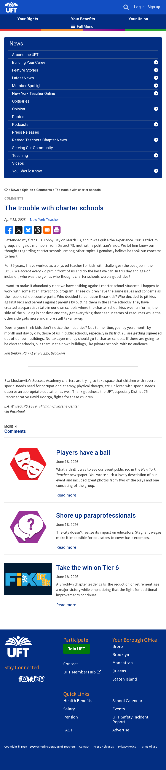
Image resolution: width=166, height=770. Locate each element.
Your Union (138, 19)
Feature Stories (25, 70)
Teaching (20, 155)
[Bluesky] (29, 682)
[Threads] (42, 681)
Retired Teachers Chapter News (39, 140)
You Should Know (27, 171)
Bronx (117, 646)
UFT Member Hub (79, 672)
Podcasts (20, 124)
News (15, 190)
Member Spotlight (27, 85)
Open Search (126, 7)
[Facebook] (20, 681)
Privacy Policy (127, 746)
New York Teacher (44, 219)
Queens (119, 670)
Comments (44, 190)
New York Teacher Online (33, 93)
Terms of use (148, 746)
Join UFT (76, 649)
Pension (70, 717)
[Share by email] (47, 230)
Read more (66, 495)
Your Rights (28, 19)
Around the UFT (25, 54)
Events (118, 708)
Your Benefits (83, 19)
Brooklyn (120, 654)
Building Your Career (29, 62)
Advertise (120, 730)
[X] (38, 681)
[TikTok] (33, 681)
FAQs (67, 730)
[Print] (57, 230)
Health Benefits (77, 700)
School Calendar (127, 700)
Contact (70, 663)
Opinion (18, 109)
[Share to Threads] (38, 230)
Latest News (23, 78)
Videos (18, 163)
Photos (18, 116)
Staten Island (124, 679)
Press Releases (25, 132)
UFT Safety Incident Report (130, 719)
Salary (69, 708)
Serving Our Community (32, 147)
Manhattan (122, 662)
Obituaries (21, 101)
